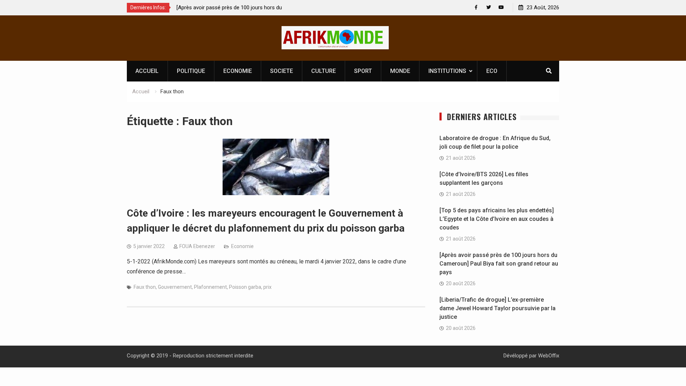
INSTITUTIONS (447, 71)
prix (267, 287)
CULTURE (323, 71)
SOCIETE (281, 71)
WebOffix (548, 355)
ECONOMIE (237, 71)
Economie (242, 246)
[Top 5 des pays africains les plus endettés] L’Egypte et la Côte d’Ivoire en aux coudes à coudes (496, 219)
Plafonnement (210, 287)
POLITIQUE (191, 71)
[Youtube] (501, 7)
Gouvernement (175, 287)
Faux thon (145, 287)
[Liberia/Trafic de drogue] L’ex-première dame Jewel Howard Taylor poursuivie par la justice (497, 308)
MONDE (400, 71)
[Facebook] (476, 7)
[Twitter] (488, 7)
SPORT (363, 71)
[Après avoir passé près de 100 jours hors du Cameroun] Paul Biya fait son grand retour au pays (498, 264)
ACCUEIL (147, 71)
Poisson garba (245, 287)
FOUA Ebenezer (197, 246)
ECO (491, 71)
